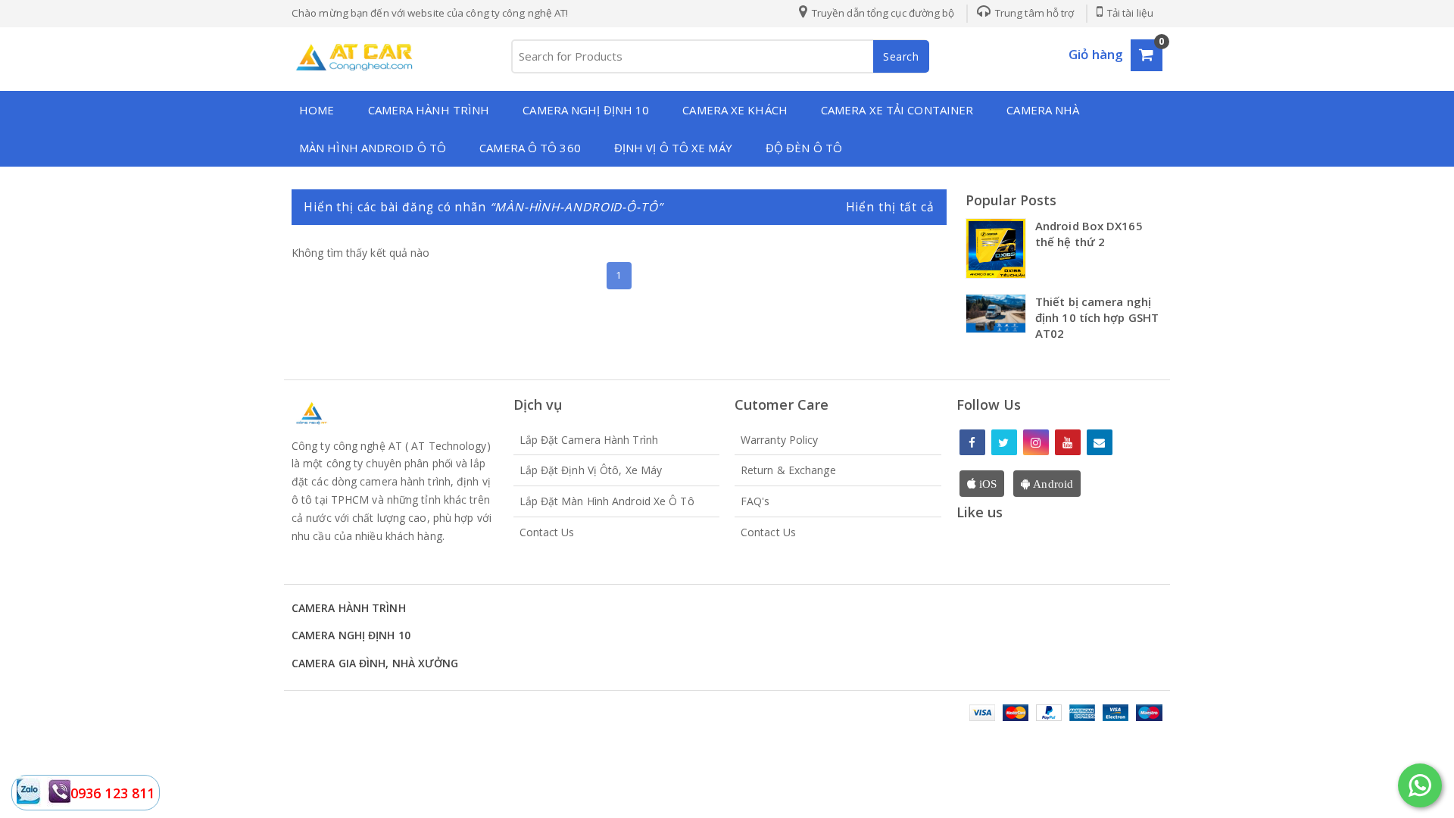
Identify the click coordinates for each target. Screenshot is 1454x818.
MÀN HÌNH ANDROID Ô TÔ (372, 147)
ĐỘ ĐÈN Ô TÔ (804, 147)
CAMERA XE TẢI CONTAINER (897, 109)
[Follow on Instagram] (1036, 442)
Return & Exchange (788, 470)
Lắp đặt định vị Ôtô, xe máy (591, 470)
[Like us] (972, 442)
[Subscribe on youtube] (1068, 442)
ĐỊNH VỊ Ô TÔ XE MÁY (673, 147)
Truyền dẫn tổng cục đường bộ (882, 13)
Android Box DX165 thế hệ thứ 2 (1089, 233)
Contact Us (547, 532)
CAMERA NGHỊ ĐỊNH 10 (586, 109)
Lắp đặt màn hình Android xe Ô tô (607, 501)
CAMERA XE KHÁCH (735, 109)
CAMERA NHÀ (1042, 109)
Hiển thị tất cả (890, 206)
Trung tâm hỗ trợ (1034, 13)
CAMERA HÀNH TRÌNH (429, 109)
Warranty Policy (780, 439)
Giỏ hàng (1096, 54)
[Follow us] (1004, 442)
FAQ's (755, 501)
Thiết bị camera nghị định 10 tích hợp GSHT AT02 (1097, 317)
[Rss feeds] (1099, 442)
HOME (316, 109)
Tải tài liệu (1129, 13)
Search (901, 56)
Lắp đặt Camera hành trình (589, 439)
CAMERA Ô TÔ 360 (530, 147)
